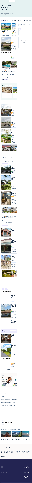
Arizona (2, 437)
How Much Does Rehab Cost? (5, 475)
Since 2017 (27, 31)
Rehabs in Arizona (3, 467)
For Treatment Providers (26, 471)
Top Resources (3, 471)
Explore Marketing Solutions (27, 473)
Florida (9, 85)
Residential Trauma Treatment (27, 468)
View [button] (2, 79)
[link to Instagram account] (29, 477)
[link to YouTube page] (26, 477)
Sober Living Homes (15, 466)
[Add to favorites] (10, 38)
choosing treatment (3, 399)
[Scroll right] (30, 20)
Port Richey (6, 102)
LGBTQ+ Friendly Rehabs (15, 467)
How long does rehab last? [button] (22, 42)
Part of (4, 215)
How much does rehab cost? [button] (22, 40)
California (6, 85)
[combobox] (12, 1)
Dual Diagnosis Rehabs (26, 467)
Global (11, 85)
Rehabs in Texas (3, 466)
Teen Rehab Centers (26, 466)
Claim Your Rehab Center (26, 472)
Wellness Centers (14, 468)
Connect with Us (26, 476)
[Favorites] (30, 1)
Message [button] (6, 79)
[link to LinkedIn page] (25, 477)
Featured (3, 85)
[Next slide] (15, 30)
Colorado (13, 437)
